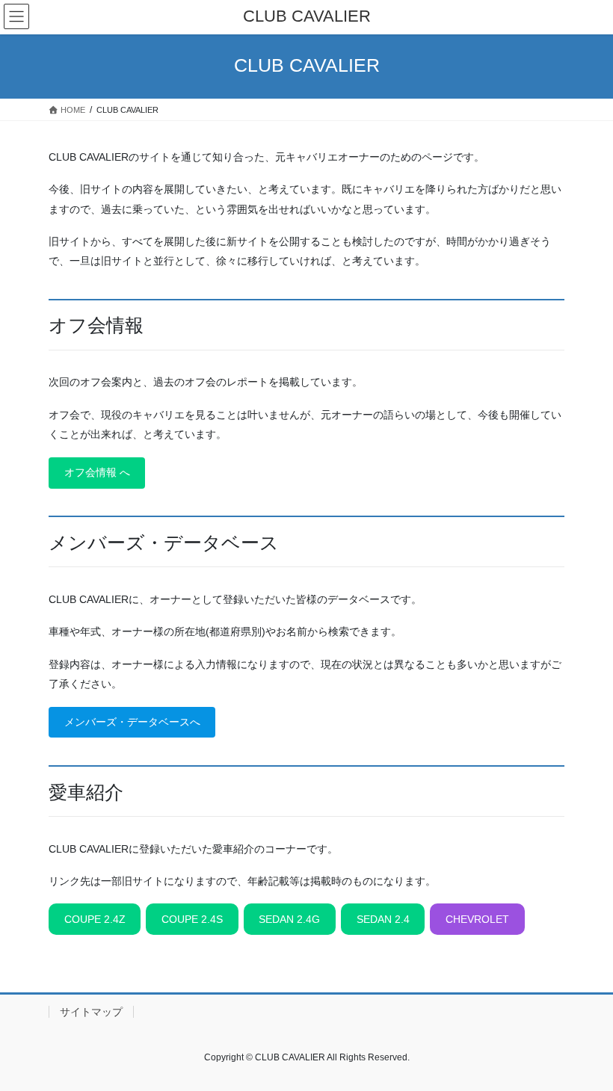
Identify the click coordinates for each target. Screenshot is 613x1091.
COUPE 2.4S (192, 919)
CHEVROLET (477, 919)
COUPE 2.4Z (95, 919)
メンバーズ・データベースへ (132, 722)
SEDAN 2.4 (383, 919)
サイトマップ (91, 1012)
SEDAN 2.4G (289, 919)
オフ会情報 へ (97, 472)
